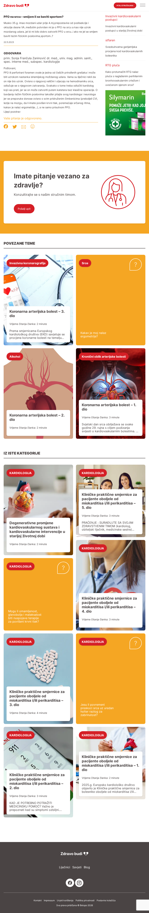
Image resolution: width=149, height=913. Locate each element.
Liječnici (64, 867)
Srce (85, 263)
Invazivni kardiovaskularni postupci (123, 18)
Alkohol (14, 356)
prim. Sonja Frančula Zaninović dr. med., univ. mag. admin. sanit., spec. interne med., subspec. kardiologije (48, 59)
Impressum (49, 900)
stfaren (110, 40)
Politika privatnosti (85, 900)
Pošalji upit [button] (24, 208)
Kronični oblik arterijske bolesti (104, 356)
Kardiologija (20, 473)
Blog (87, 867)
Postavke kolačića (106, 900)
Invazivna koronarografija (27, 263)
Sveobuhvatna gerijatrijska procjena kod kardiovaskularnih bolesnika (124, 51)
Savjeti (77, 867)
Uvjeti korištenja (65, 900)
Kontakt (38, 900)
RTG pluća (112, 65)
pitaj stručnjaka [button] (125, 5)
